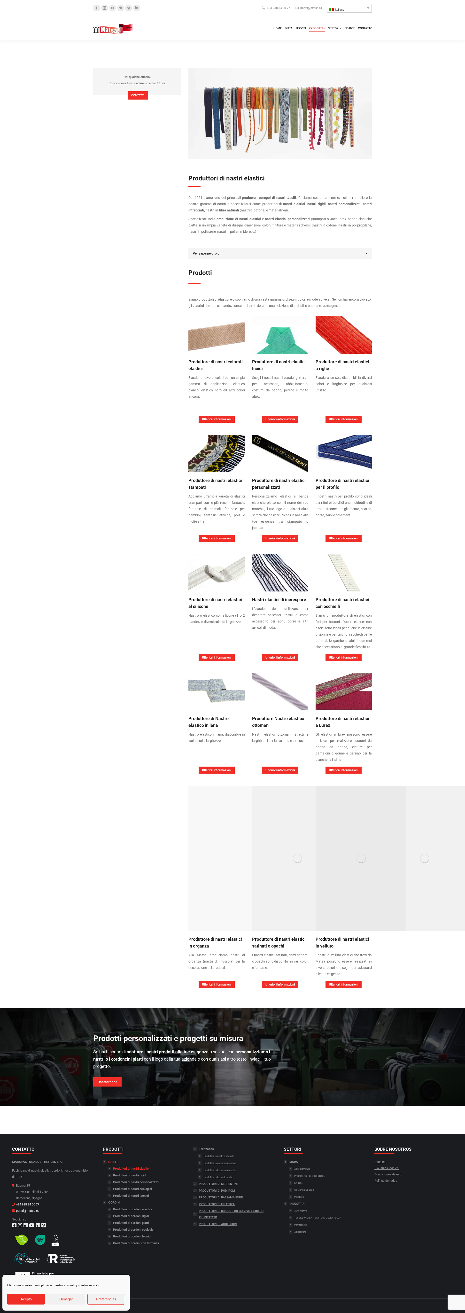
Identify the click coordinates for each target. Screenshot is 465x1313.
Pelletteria (299, 1197)
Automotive (300, 1210)
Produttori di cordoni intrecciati (220, 1163)
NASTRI (113, 1162)
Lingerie (298, 1182)
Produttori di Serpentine (218, 1184)
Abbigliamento (302, 1168)
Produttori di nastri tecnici (131, 1195)
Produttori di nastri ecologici (132, 1189)
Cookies (380, 1162)
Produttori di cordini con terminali (136, 1243)
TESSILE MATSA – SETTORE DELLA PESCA (317, 1217)
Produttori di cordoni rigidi (131, 1216)
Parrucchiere (300, 1224)
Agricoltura (300, 1231)
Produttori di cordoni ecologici (133, 1229)
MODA (293, 1162)
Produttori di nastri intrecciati (218, 1156)
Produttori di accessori (218, 1224)
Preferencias (106, 1299)
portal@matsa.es (311, 8)
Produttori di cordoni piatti (131, 1223)
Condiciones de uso (387, 1174)
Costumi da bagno (304, 1190)
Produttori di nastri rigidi (129, 1175)
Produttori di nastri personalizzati (136, 1182)
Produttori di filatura (217, 1204)
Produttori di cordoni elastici (132, 1209)
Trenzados (206, 1149)
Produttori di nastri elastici (131, 1168)
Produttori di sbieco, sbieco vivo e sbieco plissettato (231, 1214)
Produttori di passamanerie (221, 1197)
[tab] (280, 253)
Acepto (26, 1299)
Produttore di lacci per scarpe (309, 1175)
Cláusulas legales (386, 1168)
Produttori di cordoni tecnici (132, 1236)
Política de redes (385, 1180)
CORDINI (114, 1202)
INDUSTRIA (296, 1203)
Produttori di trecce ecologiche (220, 1170)
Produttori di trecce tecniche (218, 1177)
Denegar (66, 1299)
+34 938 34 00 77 (278, 8)
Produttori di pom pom (217, 1190)
